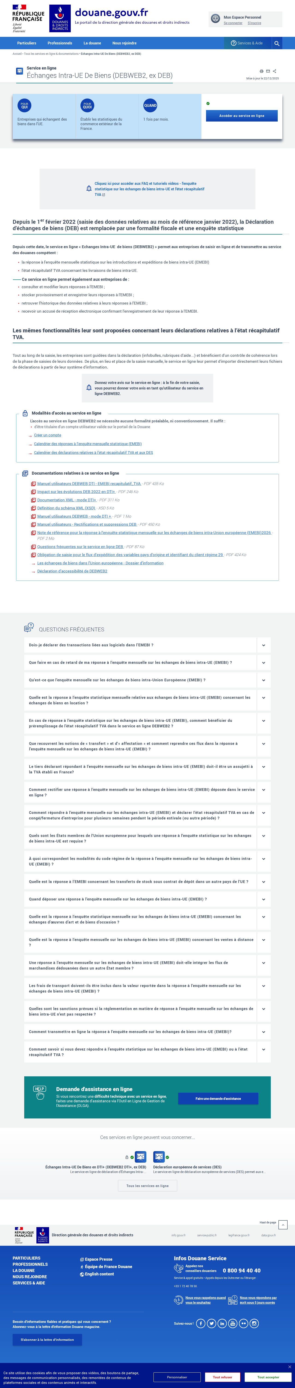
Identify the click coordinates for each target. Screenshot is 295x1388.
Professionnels (30, 1264)
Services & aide (29, 1283)
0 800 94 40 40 (242, 1270)
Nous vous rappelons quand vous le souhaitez (206, 1300)
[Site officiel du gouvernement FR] (28, 17)
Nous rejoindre (124, 43)
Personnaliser (177, 1377)
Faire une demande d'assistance (218, 1098)
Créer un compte (47, 435)
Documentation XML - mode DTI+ (67, 499)
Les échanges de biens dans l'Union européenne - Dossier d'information (100, 563)
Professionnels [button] (60, 43)
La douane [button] (92, 43)
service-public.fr (207, 1235)
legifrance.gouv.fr (239, 1235)
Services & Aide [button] (250, 43)
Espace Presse (98, 1259)
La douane (24, 1270)
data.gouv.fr (268, 1235)
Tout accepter (268, 1377)
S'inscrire (254, 23)
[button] (262, 70)
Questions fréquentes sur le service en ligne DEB (80, 546)
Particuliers (26, 1258)
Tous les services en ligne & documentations (51, 53)
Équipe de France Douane (108, 1266)
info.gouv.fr (178, 1235)
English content (99, 1274)
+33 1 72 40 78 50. (186, 1286)
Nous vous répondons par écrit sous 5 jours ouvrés (258, 1300)
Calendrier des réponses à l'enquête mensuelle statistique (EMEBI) (88, 443)
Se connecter (233, 23)
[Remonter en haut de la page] (283, 1224)
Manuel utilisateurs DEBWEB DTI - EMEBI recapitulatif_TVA (89, 483)
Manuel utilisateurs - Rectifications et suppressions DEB (87, 524)
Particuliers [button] (26, 43)
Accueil (17, 53)
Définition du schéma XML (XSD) (66, 508)
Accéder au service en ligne (241, 115)
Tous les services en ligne (148, 1185)
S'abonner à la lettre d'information (47, 1340)
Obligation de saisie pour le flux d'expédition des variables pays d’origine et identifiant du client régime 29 (130, 554)
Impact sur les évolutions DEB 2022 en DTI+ (76, 491)
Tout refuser (222, 1377)
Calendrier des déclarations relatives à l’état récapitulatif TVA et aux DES (93, 452)
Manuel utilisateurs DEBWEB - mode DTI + (74, 516)
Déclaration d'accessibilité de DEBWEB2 (72, 571)
